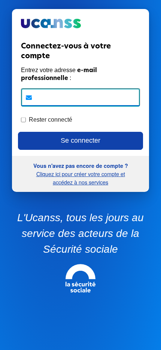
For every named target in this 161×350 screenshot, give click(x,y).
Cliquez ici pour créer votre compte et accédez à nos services (80, 178)
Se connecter (80, 140)
